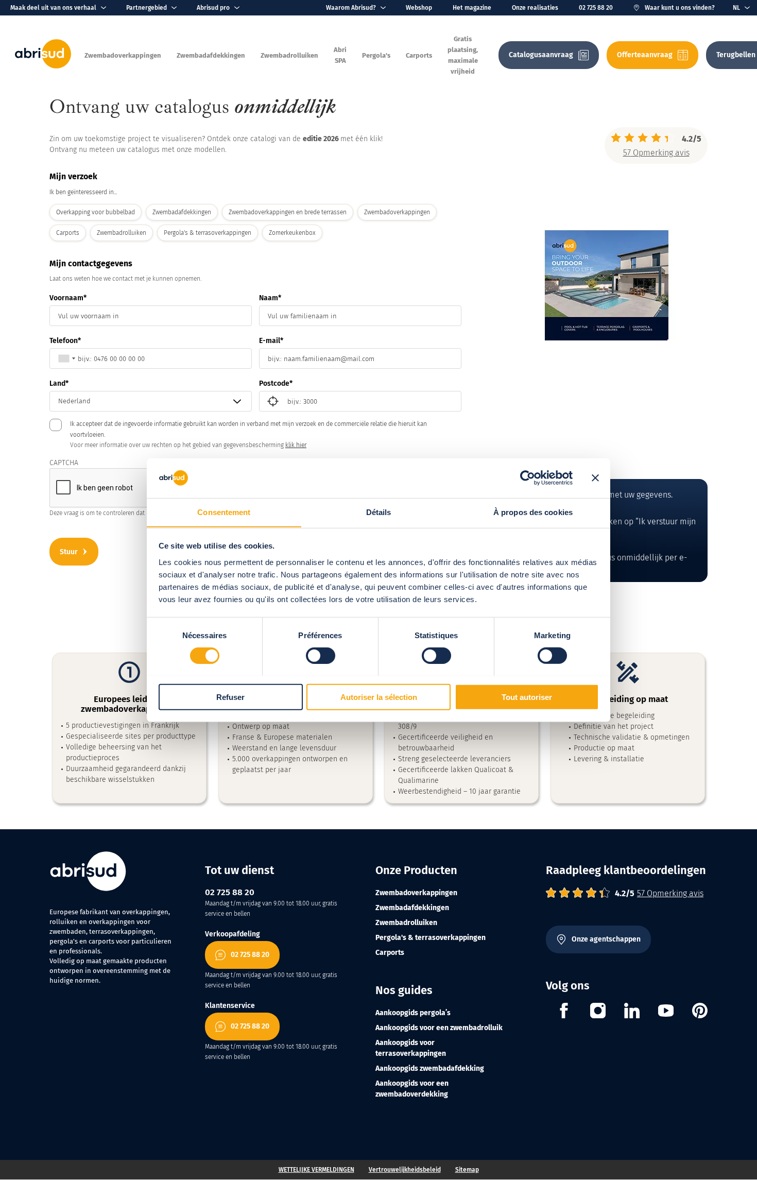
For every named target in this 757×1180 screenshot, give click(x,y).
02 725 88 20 (596, 7)
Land (57, 383)
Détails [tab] (378, 511)
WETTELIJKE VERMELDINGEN (316, 1169)
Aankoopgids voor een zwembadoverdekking (412, 1089)
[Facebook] (564, 1012)
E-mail (269, 340)
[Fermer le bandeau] (595, 478)
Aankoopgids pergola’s (413, 1012)
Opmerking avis (656, 153)
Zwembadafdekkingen (412, 907)
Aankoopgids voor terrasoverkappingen (410, 1048)
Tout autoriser (527, 696)
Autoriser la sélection (378, 696)
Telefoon (63, 340)
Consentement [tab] (223, 511)
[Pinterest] (700, 1012)
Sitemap (467, 1169)
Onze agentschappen (606, 939)
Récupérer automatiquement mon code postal (273, 401)
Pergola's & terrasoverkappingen (430, 937)
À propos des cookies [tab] (533, 511)
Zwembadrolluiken (406, 922)
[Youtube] (666, 1012)
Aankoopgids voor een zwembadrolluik (439, 1027)
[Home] (43, 66)
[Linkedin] (632, 1012)
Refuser (230, 696)
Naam (268, 298)
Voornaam (66, 298)
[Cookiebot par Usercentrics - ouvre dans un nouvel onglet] (528, 478)
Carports (389, 952)
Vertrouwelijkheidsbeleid (405, 1169)
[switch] (320, 655)
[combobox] (64, 358)
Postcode (274, 383)
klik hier (295, 445)
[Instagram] (598, 1012)
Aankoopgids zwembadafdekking (429, 1068)
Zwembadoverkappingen (416, 892)
